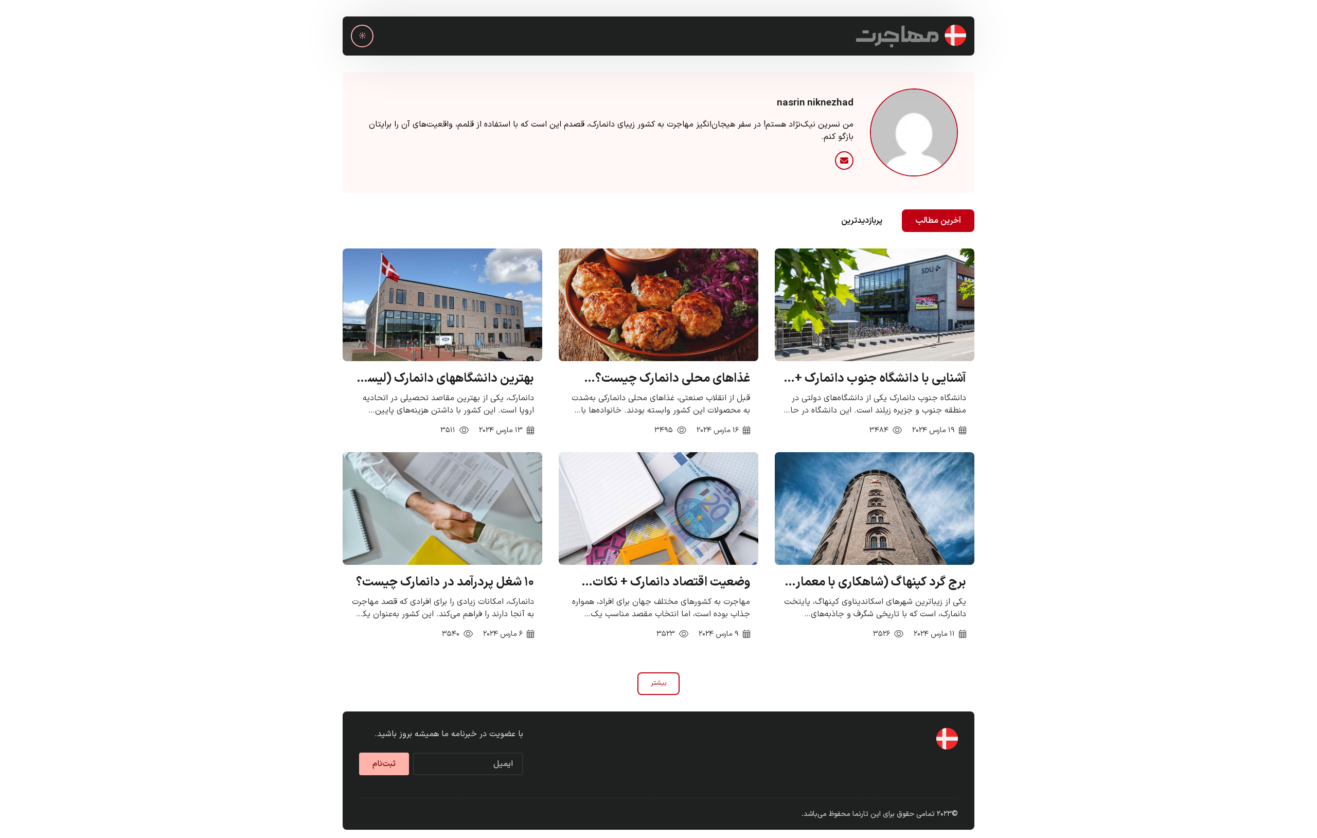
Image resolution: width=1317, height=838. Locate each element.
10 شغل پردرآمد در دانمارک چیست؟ (445, 582)
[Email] (844, 160)
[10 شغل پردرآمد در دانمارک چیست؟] (442, 508)
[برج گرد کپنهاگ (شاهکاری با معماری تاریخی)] (874, 508)
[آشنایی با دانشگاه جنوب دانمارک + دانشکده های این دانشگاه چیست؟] (874, 304)
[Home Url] (911, 36)
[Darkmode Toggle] (362, 36)
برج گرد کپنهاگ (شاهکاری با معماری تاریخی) (876, 582)
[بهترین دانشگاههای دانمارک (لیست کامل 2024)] (442, 304)
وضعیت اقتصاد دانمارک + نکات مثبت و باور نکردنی (671, 582)
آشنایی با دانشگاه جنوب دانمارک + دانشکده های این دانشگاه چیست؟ (879, 378)
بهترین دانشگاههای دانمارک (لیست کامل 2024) (445, 378)
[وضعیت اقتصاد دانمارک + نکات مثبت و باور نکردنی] (658, 508)
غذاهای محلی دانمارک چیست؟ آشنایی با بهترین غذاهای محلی (672, 378)
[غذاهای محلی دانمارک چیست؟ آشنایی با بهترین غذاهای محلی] (658, 304)
